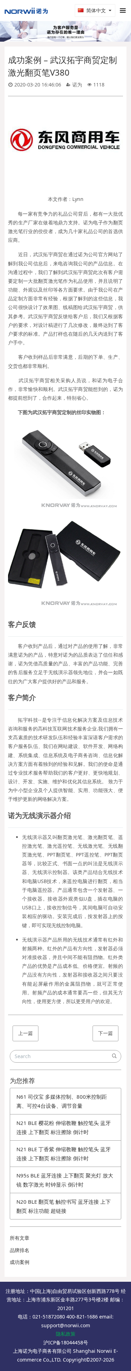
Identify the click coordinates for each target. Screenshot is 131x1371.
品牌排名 (19, 1329)
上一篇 (25, 1112)
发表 (111, 1077)
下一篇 (105, 1112)
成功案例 (19, 1341)
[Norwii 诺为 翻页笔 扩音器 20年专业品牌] (26, 10)
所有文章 (19, 1317)
